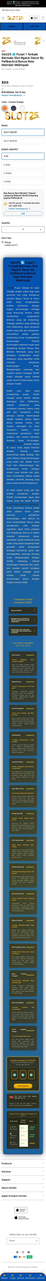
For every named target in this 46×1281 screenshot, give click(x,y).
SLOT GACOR (10, 132)
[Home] (16, 18)
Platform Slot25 (15, 444)
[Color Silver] (22, 108)
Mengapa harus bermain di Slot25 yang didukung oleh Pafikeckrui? (20, 620)
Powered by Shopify (30, 1267)
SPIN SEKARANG (23, 1086)
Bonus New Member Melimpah (23, 504)
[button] (3, 18)
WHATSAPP (30, 1278)
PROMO (4, 1278)
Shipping (14, 86)
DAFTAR (34, 26)
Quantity (6, 223)
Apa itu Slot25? (16, 610)
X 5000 (7, 181)
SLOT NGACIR (10, 141)
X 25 (6, 156)
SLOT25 (18, 1267)
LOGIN (11, 26)
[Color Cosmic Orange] (5, 108)
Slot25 (10, 288)
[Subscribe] (36, 1241)
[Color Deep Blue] (13, 108)
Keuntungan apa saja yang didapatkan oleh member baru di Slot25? (21, 631)
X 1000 (7, 165)
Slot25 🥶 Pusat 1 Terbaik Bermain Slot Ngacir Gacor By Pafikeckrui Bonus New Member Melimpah (23, 3)
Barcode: (15, 69)
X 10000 (8, 173)
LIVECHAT (40, 1278)
